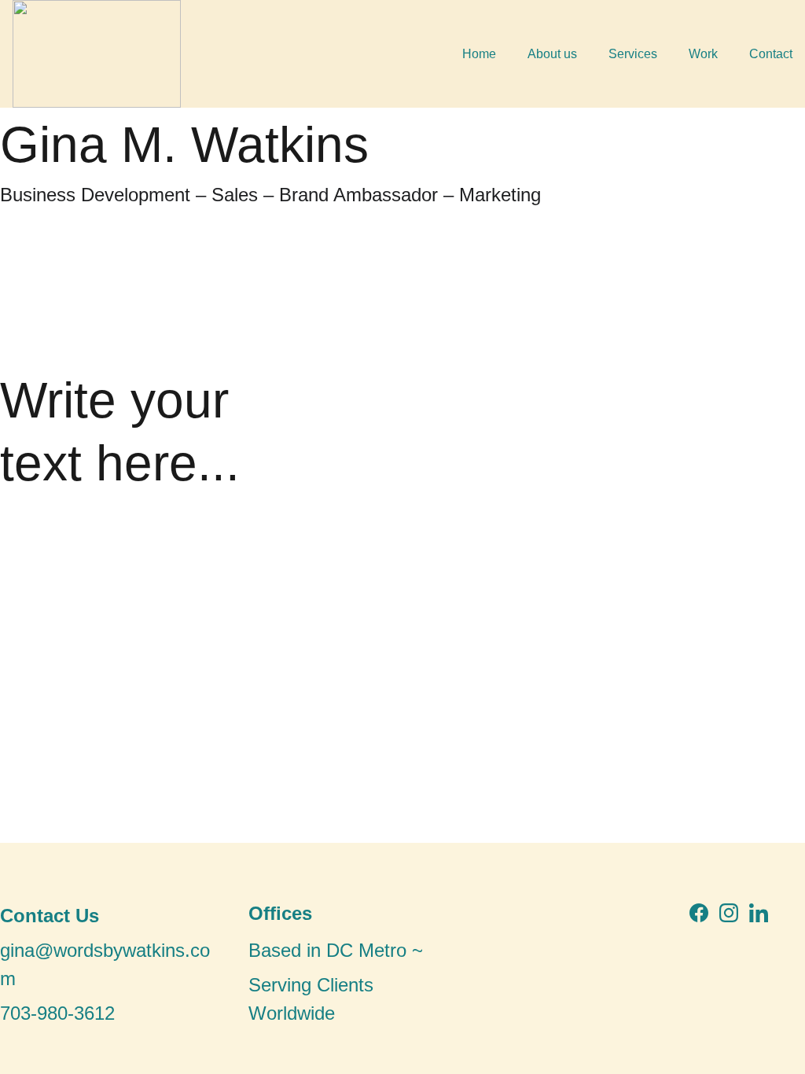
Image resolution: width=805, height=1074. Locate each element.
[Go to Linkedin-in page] (758, 912)
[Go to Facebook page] (698, 912)
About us (552, 54)
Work (703, 54)
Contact (770, 54)
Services (632, 54)
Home (479, 54)
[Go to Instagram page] (728, 912)
